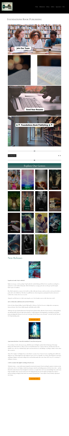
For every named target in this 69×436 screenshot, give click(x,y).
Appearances (58, 6)
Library (47, 6)
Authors (52, 6)
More (64, 6)
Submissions (42, 6)
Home (36, 6)
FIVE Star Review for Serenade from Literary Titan (28, 155)
